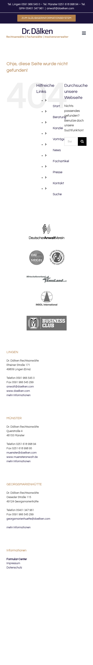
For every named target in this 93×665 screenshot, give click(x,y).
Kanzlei (58, 128)
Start (56, 106)
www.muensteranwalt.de (22, 457)
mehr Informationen (18, 395)
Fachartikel (61, 161)
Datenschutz (14, 567)
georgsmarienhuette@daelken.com (28, 518)
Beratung (59, 117)
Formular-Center (16, 559)
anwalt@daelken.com (60, 8)
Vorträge (59, 139)
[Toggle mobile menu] (84, 33)
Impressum (13, 563)
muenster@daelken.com (21, 452)
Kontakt (58, 183)
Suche (57, 194)
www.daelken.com (18, 390)
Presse (57, 172)
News (57, 150)
